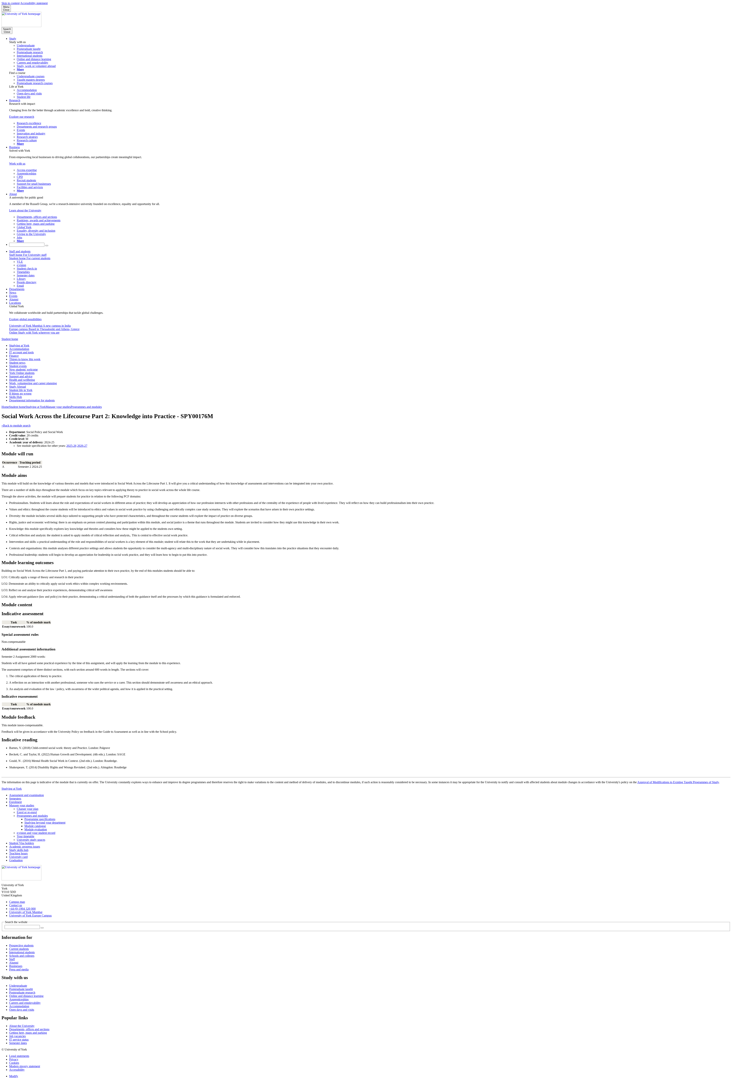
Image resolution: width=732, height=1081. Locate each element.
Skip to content (11, 3)
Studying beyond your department (44, 822)
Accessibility (17, 1069)
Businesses (15, 966)
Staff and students (19, 251)
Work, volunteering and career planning (33, 383)
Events (13, 296)
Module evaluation (35, 829)
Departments (16, 289)
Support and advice (20, 376)
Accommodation (19, 349)
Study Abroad (17, 386)
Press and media (19, 969)
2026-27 (82, 445)
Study (12, 38)
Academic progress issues (24, 846)
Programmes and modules (86, 406)
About (13, 194)
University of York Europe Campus (30, 915)
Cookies (14, 1062)
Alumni (13, 299)
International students (22, 952)
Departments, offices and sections (29, 1029)
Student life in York (20, 390)
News (12, 292)
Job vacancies (17, 1036)
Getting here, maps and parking (28, 1032)
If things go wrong (20, 393)
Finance (14, 355)
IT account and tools (21, 352)
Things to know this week (24, 359)
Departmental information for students (32, 400)
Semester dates (18, 1043)
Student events (18, 366)
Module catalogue (35, 826)
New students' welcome (23, 369)
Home (5, 406)
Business (14, 147)
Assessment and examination (26, 795)
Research (14, 100)
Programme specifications (39, 819)
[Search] (46, 245)
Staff (12, 959)
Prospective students (21, 945)
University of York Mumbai (25, 912)
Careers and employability (25, 1002)
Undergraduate (18, 985)
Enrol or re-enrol (27, 812)
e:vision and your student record (36, 832)
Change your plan (27, 808)
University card (18, 856)
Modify (13, 1076)
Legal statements (19, 1056)
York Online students (22, 373)
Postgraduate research (22, 992)
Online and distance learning (26, 996)
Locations (15, 302)
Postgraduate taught (21, 989)
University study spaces (31, 839)
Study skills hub (18, 850)
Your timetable (25, 836)
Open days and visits (21, 1009)
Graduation (16, 860)
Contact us (15, 905)
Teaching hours (18, 853)
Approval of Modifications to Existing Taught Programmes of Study (678, 782)
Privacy (13, 1059)
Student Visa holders (21, 843)
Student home (10, 339)
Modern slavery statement (24, 1066)
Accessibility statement (34, 3)
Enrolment (15, 802)
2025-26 (71, 445)
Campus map (17, 901)
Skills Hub (15, 397)
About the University (22, 1025)
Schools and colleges (21, 955)
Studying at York (19, 345)
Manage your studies (58, 406)
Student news (17, 362)
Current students (19, 948)
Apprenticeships (19, 999)
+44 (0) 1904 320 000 (22, 908)
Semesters (15, 798)
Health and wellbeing (22, 379)
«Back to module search (16, 425)
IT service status (19, 1039)
